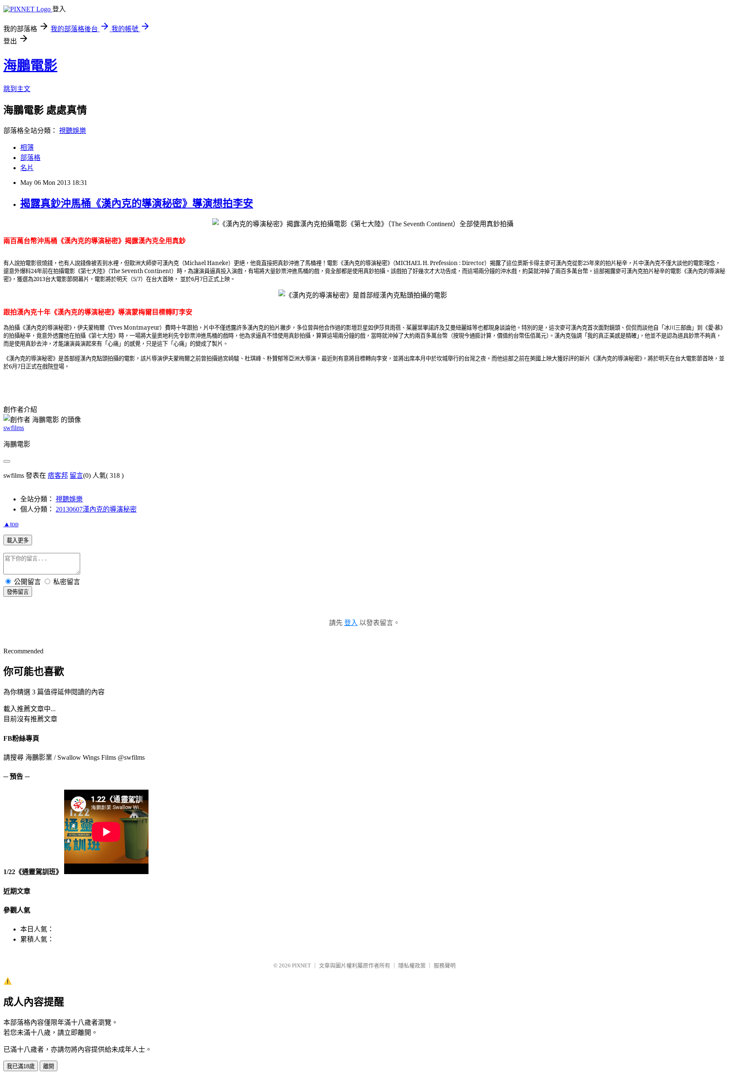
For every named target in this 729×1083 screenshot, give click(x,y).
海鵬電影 (30, 65)
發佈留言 (18, 592)
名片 (27, 167)
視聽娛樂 (72, 130)
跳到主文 (16, 88)
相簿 (27, 147)
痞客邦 (58, 475)
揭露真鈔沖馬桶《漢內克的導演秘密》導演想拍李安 (136, 203)
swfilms (13, 427)
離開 (48, 1066)
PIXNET (301, 965)
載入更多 (18, 540)
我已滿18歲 (21, 1066)
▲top (11, 524)
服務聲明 (445, 965)
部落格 (30, 157)
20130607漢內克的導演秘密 (96, 509)
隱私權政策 (412, 965)
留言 (76, 475)
